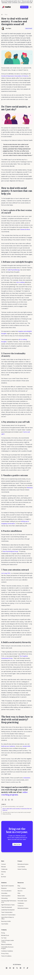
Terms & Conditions (6, 956)
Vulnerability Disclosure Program (7, 947)
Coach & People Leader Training (7, 941)
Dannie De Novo (25, 229)
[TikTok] (27, 968)
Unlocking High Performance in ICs (8, 901)
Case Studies (4, 923)
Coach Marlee (21, 866)
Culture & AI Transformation (8, 914)
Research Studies (22, 898)
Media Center (21, 895)
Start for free (24, 7)
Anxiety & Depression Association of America (14, 76)
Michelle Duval (5, 935)
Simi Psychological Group (10, 551)
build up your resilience (8, 746)
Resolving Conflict (6, 921)
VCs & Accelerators (6, 890)
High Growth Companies (7, 885)
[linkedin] (9, 799)
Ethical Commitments (6, 944)
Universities (4, 893)
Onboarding (4, 898)
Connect (3, 864)
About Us (20, 890)
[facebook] (2, 799)
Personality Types (22, 900)
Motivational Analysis (23, 864)
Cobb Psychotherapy (13, 270)
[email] (12, 799)
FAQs (19, 893)
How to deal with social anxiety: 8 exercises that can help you (17, 809)
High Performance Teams (8, 904)
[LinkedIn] (6, 968)
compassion (26, 778)
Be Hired (3, 876)
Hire (2, 874)
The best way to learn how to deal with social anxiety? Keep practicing (17, 813)
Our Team (3, 938)
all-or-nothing (20, 282)
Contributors (21, 903)
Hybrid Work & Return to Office (7, 918)
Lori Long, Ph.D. (6, 573)
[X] (17, 968)
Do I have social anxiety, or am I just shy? (13, 806)
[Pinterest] (24, 968)
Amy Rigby (8, 28)
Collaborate (4, 869)
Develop (3, 871)
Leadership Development (7, 909)
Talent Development (6, 907)
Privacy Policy (5, 953)
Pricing (3, 933)
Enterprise (4, 888)
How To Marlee (22, 888)
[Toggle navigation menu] (30, 7)
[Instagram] (20, 968)
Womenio (30, 487)
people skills (26, 746)
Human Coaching (22, 869)
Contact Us (20, 905)
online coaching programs (14, 793)
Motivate (3, 866)
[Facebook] (13, 968)
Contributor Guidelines (7, 951)
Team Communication (6, 912)
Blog (6, 14)
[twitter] (5, 799)
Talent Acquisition (5, 895)
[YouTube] (10, 968)
